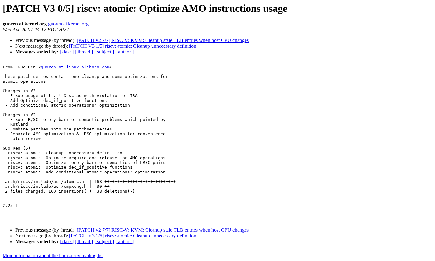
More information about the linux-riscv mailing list (53, 255)
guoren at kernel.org (68, 23)
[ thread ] (84, 51)
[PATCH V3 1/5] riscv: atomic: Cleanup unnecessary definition (132, 46)
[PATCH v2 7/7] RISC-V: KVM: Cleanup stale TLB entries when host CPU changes (163, 40)
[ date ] (67, 51)
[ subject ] (104, 51)
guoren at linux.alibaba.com (75, 67)
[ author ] (124, 51)
